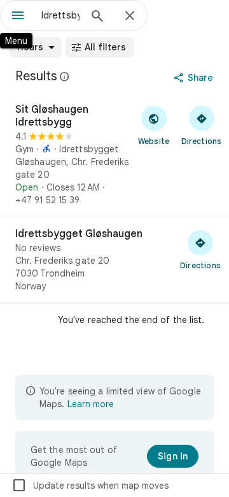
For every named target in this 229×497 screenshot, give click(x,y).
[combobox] (60, 15)
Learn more (90, 404)
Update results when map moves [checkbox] (90, 485)
